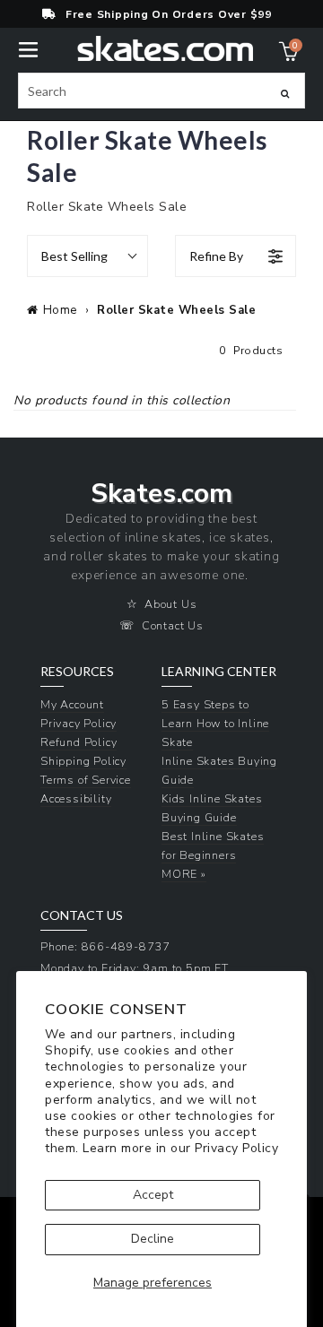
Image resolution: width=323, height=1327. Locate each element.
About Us (170, 603)
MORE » (184, 873)
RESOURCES (77, 671)
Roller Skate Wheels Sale (176, 310)
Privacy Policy (236, 1148)
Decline (152, 1238)
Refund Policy (78, 742)
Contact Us (173, 625)
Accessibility (75, 798)
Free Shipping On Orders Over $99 (168, 14)
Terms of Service (85, 779)
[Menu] (28, 48)
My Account (72, 704)
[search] (161, 90)
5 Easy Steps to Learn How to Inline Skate (215, 723)
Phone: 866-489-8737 (105, 946)
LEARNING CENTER (219, 671)
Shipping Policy (83, 760)
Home (60, 310)
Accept (153, 1194)
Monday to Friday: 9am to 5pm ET (134, 968)
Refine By (216, 256)
